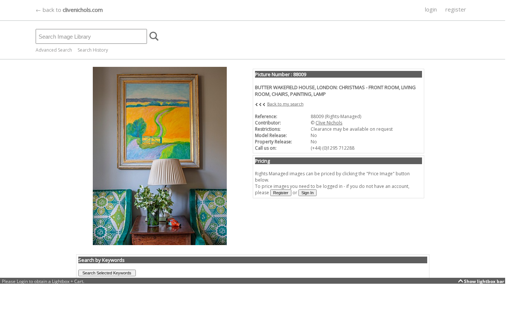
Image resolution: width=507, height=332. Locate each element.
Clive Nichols (328, 123)
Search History (93, 50)
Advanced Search (54, 50)
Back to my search (285, 104)
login (431, 9)
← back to (69, 9)
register (455, 9)
